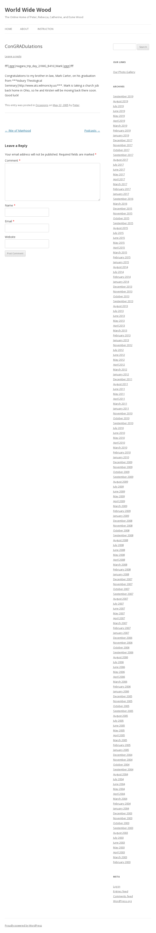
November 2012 (122, 345)
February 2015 (122, 257)
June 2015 (119, 238)
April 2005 (119, 735)
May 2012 (119, 360)
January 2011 (121, 408)
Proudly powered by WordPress (23, 925)
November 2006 (122, 642)
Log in (116, 886)
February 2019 (122, 130)
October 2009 (121, 472)
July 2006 (118, 662)
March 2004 (120, 798)
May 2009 (119, 496)
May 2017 (119, 174)
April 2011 (119, 399)
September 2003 (123, 828)
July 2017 (118, 164)
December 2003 (122, 813)
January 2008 (121, 574)
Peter (76, 105)
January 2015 (121, 262)
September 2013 (123, 301)
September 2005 (123, 711)
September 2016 (123, 199)
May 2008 (119, 555)
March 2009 (120, 506)
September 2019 (123, 96)
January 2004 (121, 808)
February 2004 (122, 803)
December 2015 (122, 208)
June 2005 (119, 725)
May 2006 (119, 672)
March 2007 (120, 623)
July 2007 (118, 603)
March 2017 (120, 184)
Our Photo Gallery (124, 72)
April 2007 (119, 618)
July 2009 (118, 486)
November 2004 (122, 759)
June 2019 (119, 111)
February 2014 (122, 277)
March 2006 (120, 681)
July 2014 (118, 272)
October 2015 (121, 218)
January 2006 (121, 691)
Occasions (42, 105)
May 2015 (119, 242)
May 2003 (119, 847)
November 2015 (122, 213)
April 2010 (119, 442)
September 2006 (123, 652)
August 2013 (120, 306)
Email (9, 221)
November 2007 (122, 584)
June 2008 (119, 550)
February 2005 (122, 745)
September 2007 (123, 594)
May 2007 (119, 613)
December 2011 (122, 379)
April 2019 (119, 121)
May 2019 (119, 116)
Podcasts (92, 131)
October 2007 (121, 589)
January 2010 (121, 457)
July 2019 (118, 106)
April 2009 (119, 501)
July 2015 (118, 233)
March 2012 (120, 369)
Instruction (45, 29)
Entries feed (120, 891)
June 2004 (119, 784)
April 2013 (119, 325)
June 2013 (119, 316)
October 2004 (121, 764)
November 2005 (122, 701)
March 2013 (120, 330)
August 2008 (120, 540)
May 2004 (119, 789)
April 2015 (119, 247)
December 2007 (122, 579)
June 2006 (119, 667)
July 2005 (118, 720)
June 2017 (119, 169)
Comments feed (123, 896)
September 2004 (123, 769)
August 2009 (120, 481)
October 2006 (121, 647)
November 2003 (122, 818)
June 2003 (119, 842)
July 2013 (118, 311)
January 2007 (121, 633)
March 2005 (120, 740)
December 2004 (122, 755)
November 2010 (122, 413)
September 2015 (123, 223)
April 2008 (119, 560)
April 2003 (119, 852)
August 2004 (120, 774)
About (24, 29)
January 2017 (121, 194)
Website (10, 237)
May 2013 (119, 321)
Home (8, 29)
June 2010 (119, 433)
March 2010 (120, 447)
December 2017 (122, 140)
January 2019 (121, 135)
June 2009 (119, 491)
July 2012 (118, 350)
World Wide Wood (28, 9)
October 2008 (121, 530)
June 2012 (119, 355)
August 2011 (120, 384)
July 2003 (118, 838)
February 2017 (122, 189)
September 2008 (123, 535)
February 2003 (122, 862)
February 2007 (122, 628)
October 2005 (121, 706)
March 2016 (120, 203)
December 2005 (122, 696)
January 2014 (121, 281)
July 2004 (118, 779)
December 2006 (122, 638)
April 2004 (119, 794)
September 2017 (123, 155)
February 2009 (122, 511)
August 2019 (120, 101)
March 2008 (120, 564)
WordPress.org (122, 901)
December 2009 (122, 462)
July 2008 (118, 545)
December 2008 (122, 520)
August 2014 (120, 267)
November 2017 (122, 145)
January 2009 (121, 516)
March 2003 (120, 857)
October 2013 (121, 296)
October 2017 (121, 150)
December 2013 (122, 286)
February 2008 (122, 569)
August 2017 (120, 160)
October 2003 (121, 823)
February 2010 (122, 452)
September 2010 (123, 423)
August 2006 (120, 657)
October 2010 (121, 418)
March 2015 (120, 252)
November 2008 (122, 525)
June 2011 (119, 389)
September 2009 (123, 477)
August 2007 (120, 599)
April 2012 (119, 364)
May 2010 (119, 438)
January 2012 (121, 374)
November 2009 (122, 467)
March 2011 (120, 403)
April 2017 (119, 179)
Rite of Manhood (18, 131)
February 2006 (122, 686)
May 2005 (119, 730)
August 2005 (120, 716)
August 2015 (120, 228)
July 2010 (118, 428)
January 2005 (121, 750)
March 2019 (120, 125)
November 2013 (122, 291)
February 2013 (122, 335)
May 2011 (119, 394)
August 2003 (120, 833)
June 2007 (119, 608)
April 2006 (119, 677)
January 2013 (121, 340)
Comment (13, 160)
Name (10, 205)
